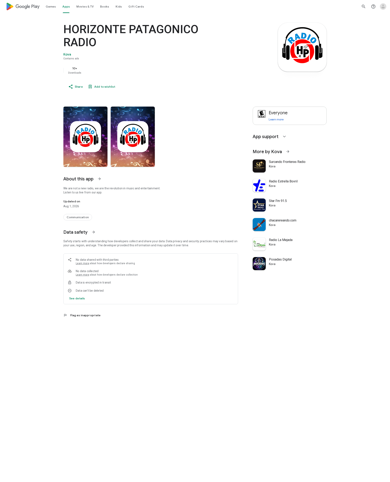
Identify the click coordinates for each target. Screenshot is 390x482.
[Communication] (77, 217)
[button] (85, 137)
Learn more (82, 263)
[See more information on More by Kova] (288, 151)
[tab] (50, 6)
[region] (144, 70)
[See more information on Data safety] (93, 232)
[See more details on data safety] (77, 298)
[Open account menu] (383, 6)
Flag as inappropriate (82, 315)
